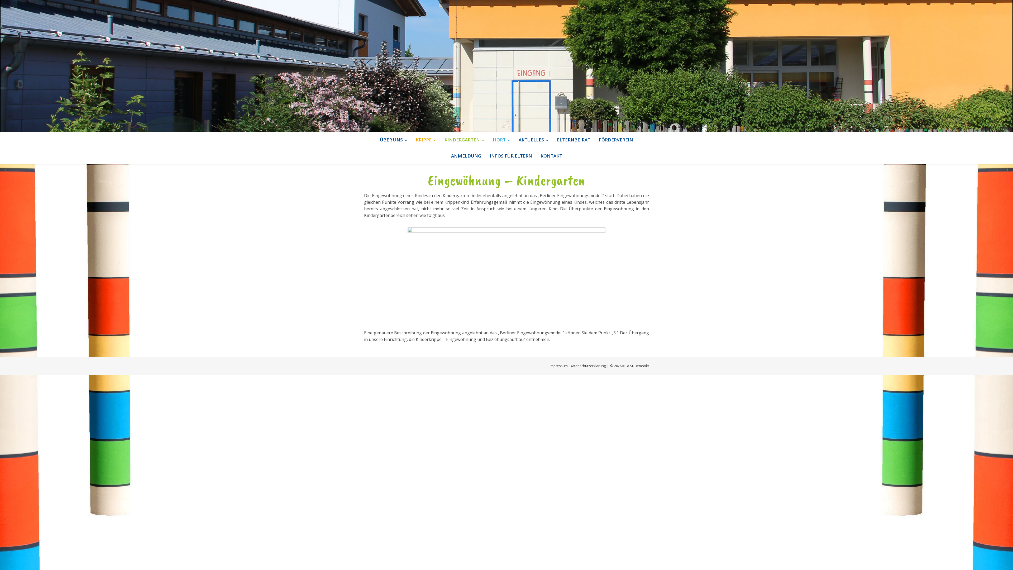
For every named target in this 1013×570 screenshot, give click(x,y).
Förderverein (616, 140)
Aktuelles (531, 140)
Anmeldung (466, 156)
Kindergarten (462, 140)
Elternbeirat (573, 140)
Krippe (424, 140)
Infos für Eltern (511, 156)
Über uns (391, 140)
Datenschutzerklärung (588, 365)
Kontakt (551, 156)
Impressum (559, 365)
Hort (499, 140)
